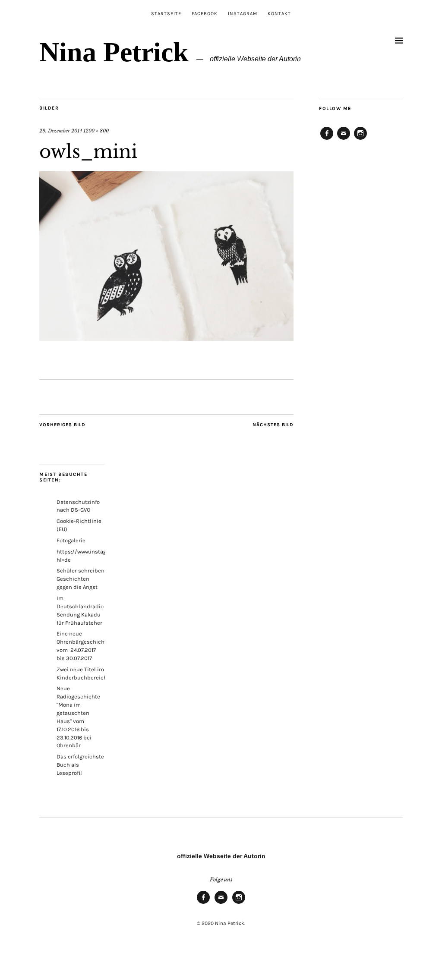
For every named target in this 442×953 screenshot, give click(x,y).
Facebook (205, 13)
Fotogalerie (71, 540)
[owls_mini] (166, 338)
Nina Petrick (114, 52)
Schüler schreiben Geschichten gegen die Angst (80, 578)
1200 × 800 (96, 131)
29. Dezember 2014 (60, 131)
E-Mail (343, 139)
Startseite (166, 13)
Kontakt (279, 13)
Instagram (242, 13)
